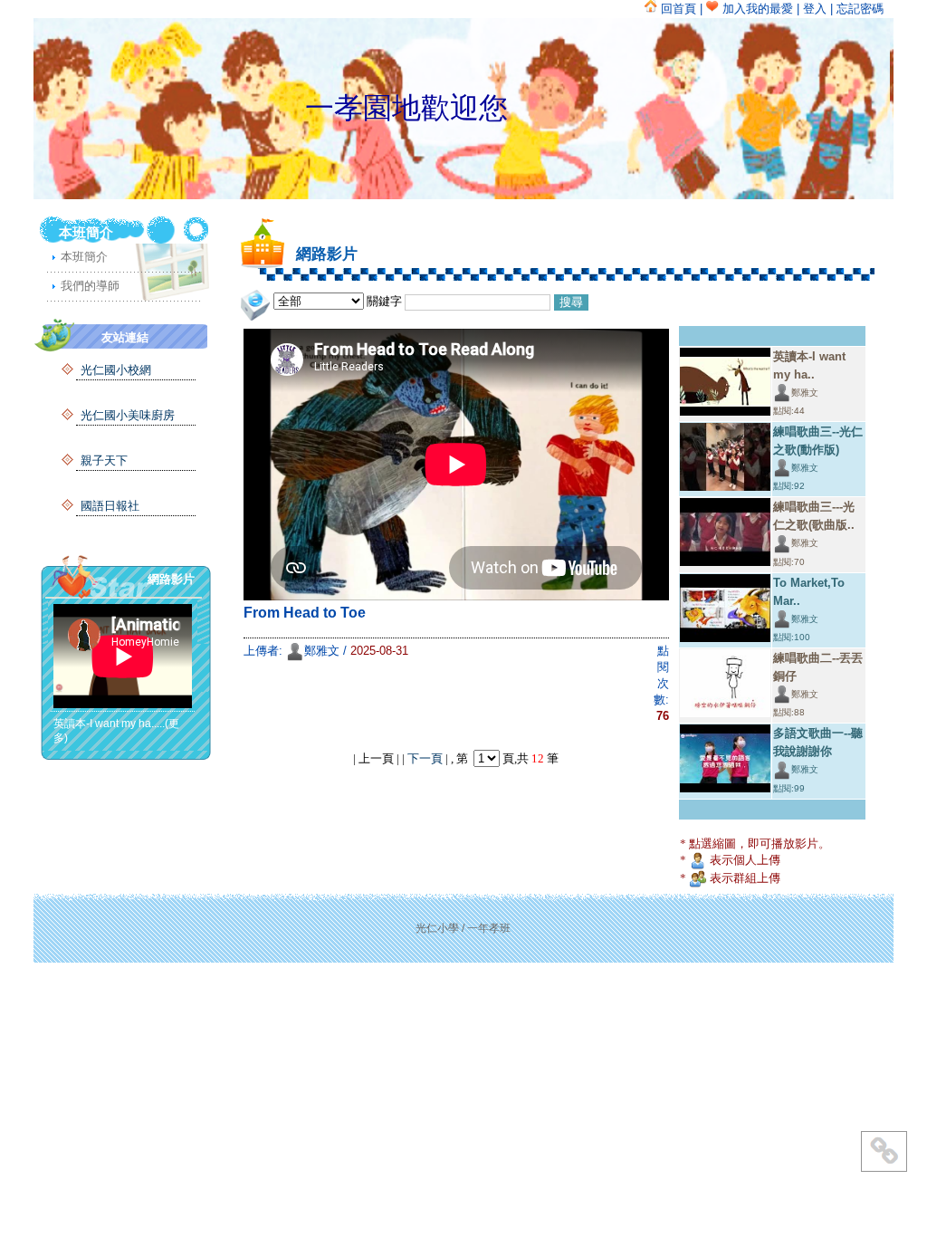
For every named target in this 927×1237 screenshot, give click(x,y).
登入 (815, 8)
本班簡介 (84, 257)
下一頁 (425, 758)
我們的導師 (90, 285)
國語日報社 (110, 506)
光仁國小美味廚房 (128, 415)
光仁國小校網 (116, 370)
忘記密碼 (860, 8)
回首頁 (676, 8)
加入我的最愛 (756, 8)
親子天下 (104, 460)
